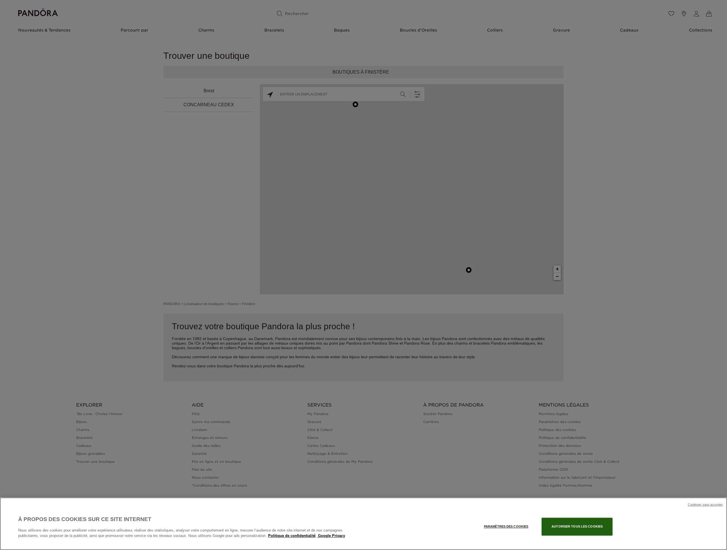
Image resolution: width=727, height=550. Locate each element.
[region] (363, 523)
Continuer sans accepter (705, 504)
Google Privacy (331, 536)
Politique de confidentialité (292, 536)
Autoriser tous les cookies (577, 526)
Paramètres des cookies (506, 526)
